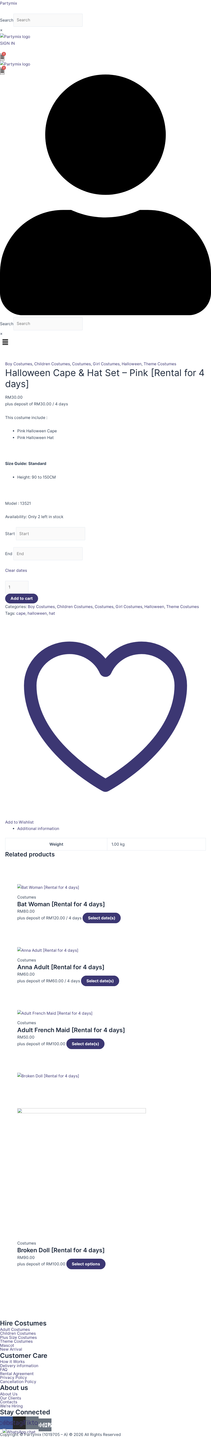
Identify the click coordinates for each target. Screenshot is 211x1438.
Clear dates (16, 570)
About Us (8, 1394)
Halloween (132, 363)
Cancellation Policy (18, 1382)
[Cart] (2, 57)
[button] (105, 342)
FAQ (3, 1370)
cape (20, 613)
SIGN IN (7, 43)
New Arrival (11, 1349)
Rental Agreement (17, 1374)
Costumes (81, 363)
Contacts (8, 1402)
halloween (37, 613)
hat (52, 613)
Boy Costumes (18, 363)
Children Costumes (52, 363)
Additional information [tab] (38, 828)
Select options (86, 1264)
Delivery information (19, 1366)
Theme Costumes (160, 363)
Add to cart (22, 598)
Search (6, 19)
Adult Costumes (15, 1330)
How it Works (12, 1362)
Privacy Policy (13, 1378)
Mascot (7, 1345)
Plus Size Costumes (18, 1338)
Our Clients (10, 1398)
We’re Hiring (11, 1406)
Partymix (8, 3)
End (8, 553)
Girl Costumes (106, 363)
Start (10, 533)
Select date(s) (101, 918)
